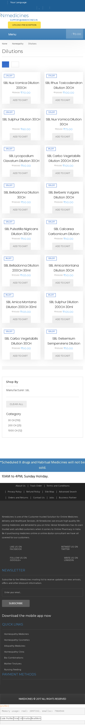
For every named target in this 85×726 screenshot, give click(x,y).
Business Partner (67, 498)
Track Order (36, 486)
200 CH (12, 426)
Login (53, 8)
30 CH (11, 420)
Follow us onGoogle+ (18, 559)
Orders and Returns (18, 498)
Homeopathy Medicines (16, 634)
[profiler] (4, 706)
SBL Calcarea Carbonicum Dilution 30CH (63, 234)
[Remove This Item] (77, 390)
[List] (15, 64)
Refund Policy (33, 492)
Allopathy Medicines (14, 646)
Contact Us (39, 498)
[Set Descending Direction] (22, 64)
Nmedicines (26, 699)
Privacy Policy (15, 492)
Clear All (16, 404)
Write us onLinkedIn (71, 559)
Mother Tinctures (13, 664)
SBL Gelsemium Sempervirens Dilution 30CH (63, 343)
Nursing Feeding (12, 670)
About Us (21, 486)
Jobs (51, 498)
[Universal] (42, 509)
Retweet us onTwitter (69, 548)
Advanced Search (68, 492)
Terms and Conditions (58, 486)
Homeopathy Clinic (14, 652)
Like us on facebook (16, 548)
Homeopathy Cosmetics (17, 640)
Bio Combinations (13, 658)
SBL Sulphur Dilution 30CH (21, 119)
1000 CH (13, 431)
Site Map (49, 492)
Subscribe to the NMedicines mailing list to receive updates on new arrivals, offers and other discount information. (41, 581)
